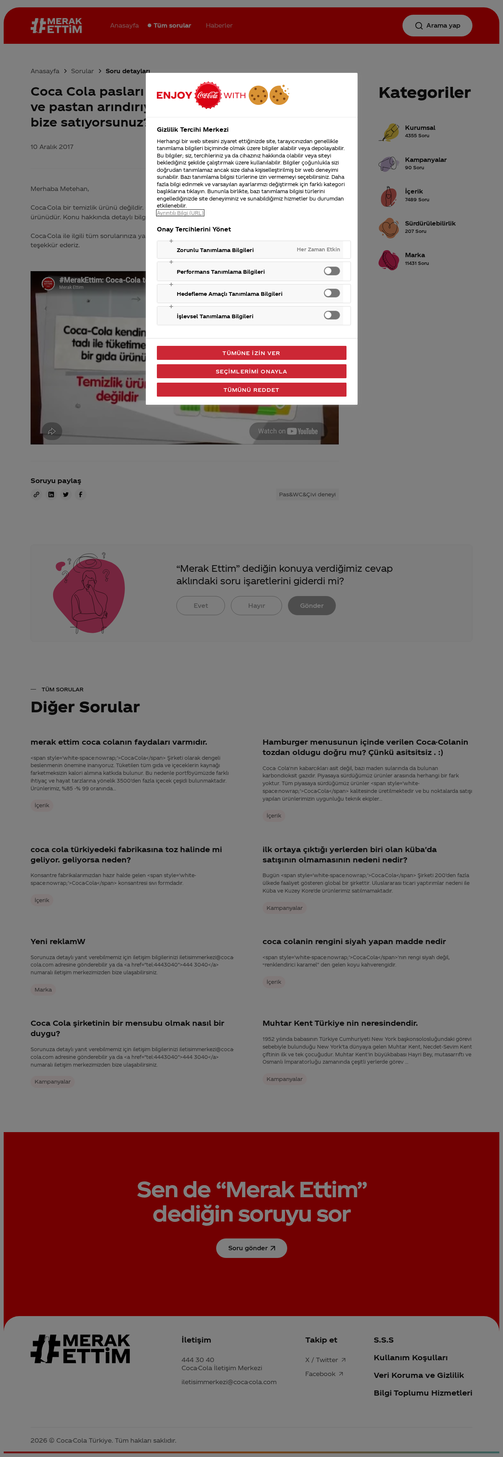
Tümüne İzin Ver (251, 353)
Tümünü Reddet (252, 389)
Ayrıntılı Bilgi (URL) (180, 213)
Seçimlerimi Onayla (252, 371)
